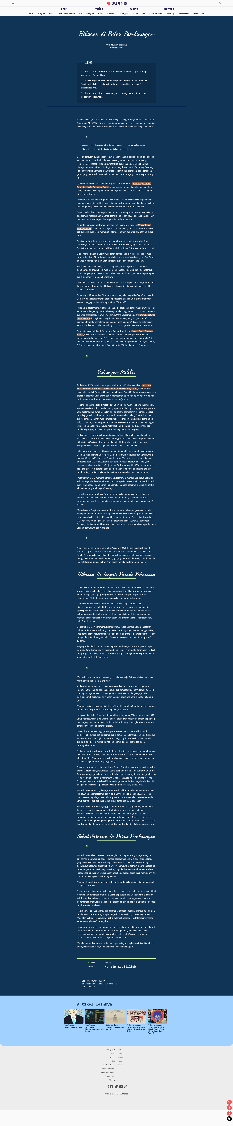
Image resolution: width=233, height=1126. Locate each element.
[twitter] (229, 1102)
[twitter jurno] (116, 1086)
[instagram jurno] (107, 1086)
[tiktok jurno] (126, 1086)
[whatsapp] (229, 1113)
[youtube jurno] (121, 1086)
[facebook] (229, 1108)
